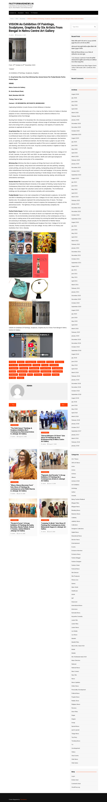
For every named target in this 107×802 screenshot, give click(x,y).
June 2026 (74, 101)
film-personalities (25, 365)
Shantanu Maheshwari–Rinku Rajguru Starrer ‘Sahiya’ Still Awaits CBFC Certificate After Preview (84, 67)
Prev (13, 405)
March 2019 (75, 372)
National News (76, 667)
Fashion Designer (76, 561)
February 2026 (76, 116)
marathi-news (34, 371)
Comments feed (76, 783)
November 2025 (76, 127)
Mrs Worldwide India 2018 (79, 657)
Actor (73, 466)
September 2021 (76, 262)
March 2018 (75, 416)
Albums (74, 477)
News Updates (76, 682)
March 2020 (75, 328)
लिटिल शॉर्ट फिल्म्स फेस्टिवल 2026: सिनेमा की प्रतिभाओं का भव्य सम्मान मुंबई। (82, 53)
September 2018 (76, 394)
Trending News (76, 741)
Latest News (35, 368)
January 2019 (75, 380)
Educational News (77, 536)
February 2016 (76, 442)
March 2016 (75, 438)
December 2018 (76, 383)
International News (77, 605)
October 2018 (76, 391)
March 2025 (75, 156)
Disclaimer (21, 13)
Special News (75, 726)
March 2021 (75, 284)
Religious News (76, 704)
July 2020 (74, 314)
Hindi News (14, 368)
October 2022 (76, 215)
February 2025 (76, 160)
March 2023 (75, 196)
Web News (75, 759)
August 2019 (75, 354)
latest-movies (58, 368)
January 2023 (75, 204)
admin (12, 35)
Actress (21, 362)
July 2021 (74, 270)
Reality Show (75, 700)
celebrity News (76, 521)
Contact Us (13, 13)
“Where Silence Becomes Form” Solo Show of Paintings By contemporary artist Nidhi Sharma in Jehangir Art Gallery (22, 488)
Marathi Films (75, 642)
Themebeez (23, 799)
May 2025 (74, 149)
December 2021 (76, 251)
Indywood (74, 602)
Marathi (74, 638)
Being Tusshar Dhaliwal (78, 499)
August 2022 (75, 222)
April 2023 (74, 193)
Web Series (75, 763)
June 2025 (74, 145)
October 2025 (76, 131)
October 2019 (76, 347)
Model (73, 649)
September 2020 (76, 306)
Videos (73, 752)
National (74, 664)
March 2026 (75, 112)
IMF (73, 598)
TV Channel (34, 13)
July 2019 (74, 358)
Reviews (74, 708)
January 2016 (75, 445)
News (27, 13)
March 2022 (75, 240)
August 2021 (75, 266)
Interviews (74, 609)
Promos (48, 374)
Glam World (75, 587)
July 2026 (74, 98)
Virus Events (75, 755)
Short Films (75, 711)
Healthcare (75, 591)
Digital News (75, 532)
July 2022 (74, 226)
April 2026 (74, 109)
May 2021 (74, 277)
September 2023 (76, 175)
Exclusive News (76, 554)
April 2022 (74, 237)
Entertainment (76, 543)
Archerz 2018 (75, 481)
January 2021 (75, 292)
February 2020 (76, 332)
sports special (75, 730)
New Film (74, 675)
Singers (56, 374)
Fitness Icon (75, 580)
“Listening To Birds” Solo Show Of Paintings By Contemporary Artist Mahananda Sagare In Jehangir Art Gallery (53, 526)
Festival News (76, 569)
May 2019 (74, 365)
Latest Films (75, 624)
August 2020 (75, 310)
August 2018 (75, 398)
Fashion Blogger (76, 558)
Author (73, 492)
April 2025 (74, 153)
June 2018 (74, 405)
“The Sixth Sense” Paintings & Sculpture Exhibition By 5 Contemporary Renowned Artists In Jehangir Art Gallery (22, 431)
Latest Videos (46, 368)
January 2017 (75, 434)
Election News (76, 539)
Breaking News (76, 510)
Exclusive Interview (77, 550)
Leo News (74, 635)
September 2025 (76, 134)
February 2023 (76, 200)
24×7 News (75, 459)
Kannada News (76, 613)
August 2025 (75, 138)
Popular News (75, 697)
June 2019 (74, 361)
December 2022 (76, 207)
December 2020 (76, 295)
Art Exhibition (14, 425)
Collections (75, 525)
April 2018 (74, 412)
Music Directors (76, 660)
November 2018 (76, 387)
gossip (45, 365)
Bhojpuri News (76, 506)
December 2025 (76, 123)
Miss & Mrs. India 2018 (78, 646)
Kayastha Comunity (77, 616)
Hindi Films (55, 365)
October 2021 (76, 259)
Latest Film (75, 620)
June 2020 (74, 317)
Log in (73, 776)
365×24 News (76, 462)
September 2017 (76, 431)
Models (74, 653)
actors (13, 362)
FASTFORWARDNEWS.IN (21, 3)
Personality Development (79, 689)
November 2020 (76, 299)
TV (72, 744)
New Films (14, 374)
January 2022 (75, 248)
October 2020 (76, 303)
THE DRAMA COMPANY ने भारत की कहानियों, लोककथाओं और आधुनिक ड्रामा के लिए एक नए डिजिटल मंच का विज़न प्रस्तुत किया (84, 60)
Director (51, 362)
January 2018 (75, 423)
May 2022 (74, 233)
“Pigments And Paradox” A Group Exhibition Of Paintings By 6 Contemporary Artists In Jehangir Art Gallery (53, 478)
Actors (73, 470)
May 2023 (74, 189)
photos (23, 374)
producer (38, 374)
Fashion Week (76, 565)
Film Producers (76, 576)
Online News (75, 686)
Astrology (74, 488)
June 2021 (74, 273)
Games (73, 583)
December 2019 (76, 339)
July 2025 (74, 142)
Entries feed (75, 780)
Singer (73, 715)
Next (63, 405)
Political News (76, 693)
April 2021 (74, 281)
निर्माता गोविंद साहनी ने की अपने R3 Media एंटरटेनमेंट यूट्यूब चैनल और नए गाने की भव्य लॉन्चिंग (84, 42)
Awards (74, 495)
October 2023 (76, 171)
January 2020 (75, 336)
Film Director (75, 572)
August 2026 (75, 94)
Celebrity (42, 362)
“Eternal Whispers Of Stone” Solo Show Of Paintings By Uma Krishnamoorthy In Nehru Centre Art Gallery (53, 438)
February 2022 (76, 244)
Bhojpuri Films (31, 362)
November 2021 (76, 255)
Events (74, 547)
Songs (73, 722)
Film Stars (14, 365)
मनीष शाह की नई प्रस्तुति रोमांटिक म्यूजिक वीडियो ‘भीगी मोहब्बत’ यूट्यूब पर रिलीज (84, 47)
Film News (60, 362)
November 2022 (76, 211)
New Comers (58, 371)
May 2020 (74, 321)
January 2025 (75, 164)
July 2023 (74, 182)
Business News (76, 514)
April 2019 (74, 369)
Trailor (13, 377)
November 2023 (76, 167)
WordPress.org (76, 787)
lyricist (13, 371)
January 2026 (75, 120)
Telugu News (75, 733)
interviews (24, 368)
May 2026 (74, 105)
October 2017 (76, 427)
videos (21, 377)
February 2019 (76, 376)
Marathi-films (23, 371)
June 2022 (74, 229)
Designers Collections (78, 528)
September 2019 (76, 350)
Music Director (46, 371)
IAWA (73, 594)
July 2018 (74, 402)
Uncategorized (76, 748)
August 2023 (75, 178)
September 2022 (76, 218)
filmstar (37, 365)
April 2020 (74, 325)
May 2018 (74, 409)
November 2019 (76, 343)
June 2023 (74, 186)
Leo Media (74, 631)
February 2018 (76, 420)
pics (31, 374)
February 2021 (76, 288)
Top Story (74, 737)
